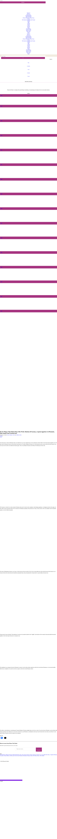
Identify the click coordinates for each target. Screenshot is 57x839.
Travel (28, 76)
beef (20, 754)
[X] (28, 838)
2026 (1, 95)
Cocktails (28, 66)
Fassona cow (38, 754)
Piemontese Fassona (26, 755)
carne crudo (24, 754)
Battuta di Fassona (9, 754)
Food (28, 69)
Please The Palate (34, 755)
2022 (1, 150)
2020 (1, 179)
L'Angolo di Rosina (53, 754)
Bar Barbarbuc (2, 754)
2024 (1, 120)
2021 (1, 164)
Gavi (42, 754)
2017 (1, 223)
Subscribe (39, 750)
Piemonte (21, 755)
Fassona (27, 754)
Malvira (8, 755)
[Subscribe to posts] (51, 5)
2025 (1, 106)
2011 (1, 311)
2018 (1, 208)
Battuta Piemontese (16, 754)
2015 (1, 252)
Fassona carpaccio (33, 754)
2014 (1, 267)
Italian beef (45, 754)
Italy (48, 754)
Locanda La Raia (3, 755)
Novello (11, 755)
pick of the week (16, 755)
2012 (1, 296)
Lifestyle (10, 434)
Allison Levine (18, 434)
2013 (1, 281)
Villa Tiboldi (42, 755)
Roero (38, 755)
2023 (1, 135)
